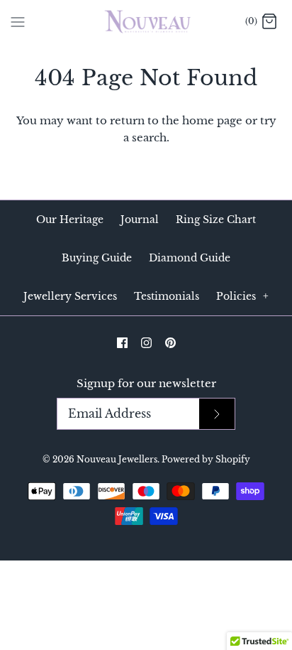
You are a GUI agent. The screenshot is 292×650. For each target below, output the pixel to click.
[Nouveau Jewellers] (146, 21)
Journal (139, 219)
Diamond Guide (189, 257)
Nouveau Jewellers (117, 459)
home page (212, 120)
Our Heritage (69, 219)
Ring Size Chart (216, 219)
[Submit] (217, 414)
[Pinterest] (170, 342)
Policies (242, 296)
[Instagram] (146, 342)
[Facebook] (122, 342)
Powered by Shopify (206, 459)
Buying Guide (97, 257)
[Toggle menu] (17, 21)
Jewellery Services (70, 296)
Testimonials (166, 296)
